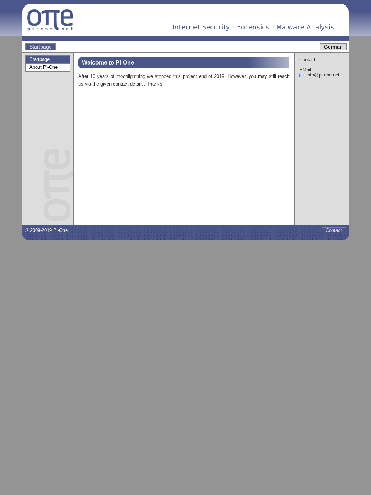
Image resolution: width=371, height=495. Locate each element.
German (333, 47)
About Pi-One (43, 67)
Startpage (40, 47)
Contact (334, 230)
